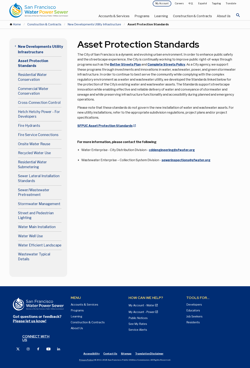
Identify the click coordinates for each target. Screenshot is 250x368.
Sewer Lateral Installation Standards (39, 178)
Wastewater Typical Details (34, 256)
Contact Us (110, 353)
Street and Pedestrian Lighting (36, 215)
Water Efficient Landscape (39, 245)
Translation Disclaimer (149, 353)
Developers (194, 304)
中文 (190, 3)
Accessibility (91, 353)
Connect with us (35, 338)
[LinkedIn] (58, 348)
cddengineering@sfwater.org (172, 150)
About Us (223, 16)
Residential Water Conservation (32, 77)
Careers (179, 3)
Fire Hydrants (29, 126)
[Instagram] (28, 348)
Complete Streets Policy (166, 64)
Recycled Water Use (34, 153)
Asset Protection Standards (33, 63)
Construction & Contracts (192, 16)
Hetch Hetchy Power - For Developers (39, 114)
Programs (142, 16)
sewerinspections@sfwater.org (186, 160)
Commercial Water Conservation (33, 91)
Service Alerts (138, 330)
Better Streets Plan (125, 64)
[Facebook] (38, 348)
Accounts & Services (113, 16)
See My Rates (138, 324)
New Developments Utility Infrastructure (94, 24)
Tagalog (216, 3)
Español (202, 3)
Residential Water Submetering (32, 164)
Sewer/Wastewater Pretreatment (33, 192)
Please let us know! (29, 321)
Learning (161, 16)
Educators (193, 310)
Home (17, 24)
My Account (162, 3)
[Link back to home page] (48, 10)
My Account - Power (142, 312)
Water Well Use (30, 236)
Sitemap (126, 353)
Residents (193, 322)
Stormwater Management (39, 204)
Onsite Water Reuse (34, 144)
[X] (18, 348)
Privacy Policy (86, 360)
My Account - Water (141, 305)
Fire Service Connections (38, 135)
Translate (231, 3)
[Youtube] (48, 348)
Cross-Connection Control (39, 102)
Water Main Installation (37, 227)
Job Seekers (194, 316)
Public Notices (138, 318)
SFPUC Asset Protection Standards (105, 126)
